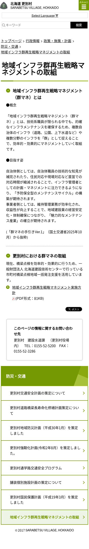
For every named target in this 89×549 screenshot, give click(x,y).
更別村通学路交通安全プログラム (36, 467)
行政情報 (33, 40)
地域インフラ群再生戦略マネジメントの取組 (35, 51)
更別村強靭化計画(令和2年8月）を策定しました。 (45, 450)
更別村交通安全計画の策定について (37, 392)
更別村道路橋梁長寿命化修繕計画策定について (44, 410)
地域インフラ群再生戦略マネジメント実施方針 (46, 290)
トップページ (11, 40)
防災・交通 (9, 46)
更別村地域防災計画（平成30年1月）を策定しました (44, 430)
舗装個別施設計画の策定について (36, 482)
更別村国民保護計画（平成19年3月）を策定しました (44, 499)
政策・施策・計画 (57, 40)
